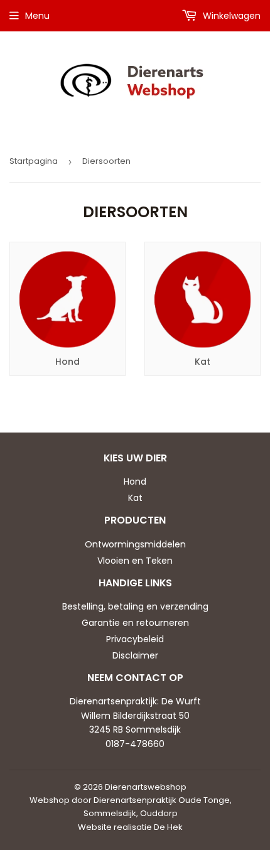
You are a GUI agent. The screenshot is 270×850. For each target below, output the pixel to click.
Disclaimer (135, 655)
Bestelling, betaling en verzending (135, 606)
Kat (135, 498)
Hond (135, 481)
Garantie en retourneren (135, 622)
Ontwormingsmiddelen (135, 544)
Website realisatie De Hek (130, 827)
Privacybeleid (135, 639)
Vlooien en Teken (135, 560)
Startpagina (33, 161)
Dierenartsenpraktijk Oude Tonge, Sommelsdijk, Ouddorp (158, 806)
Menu (37, 15)
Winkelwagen (230, 15)
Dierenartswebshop (145, 787)
